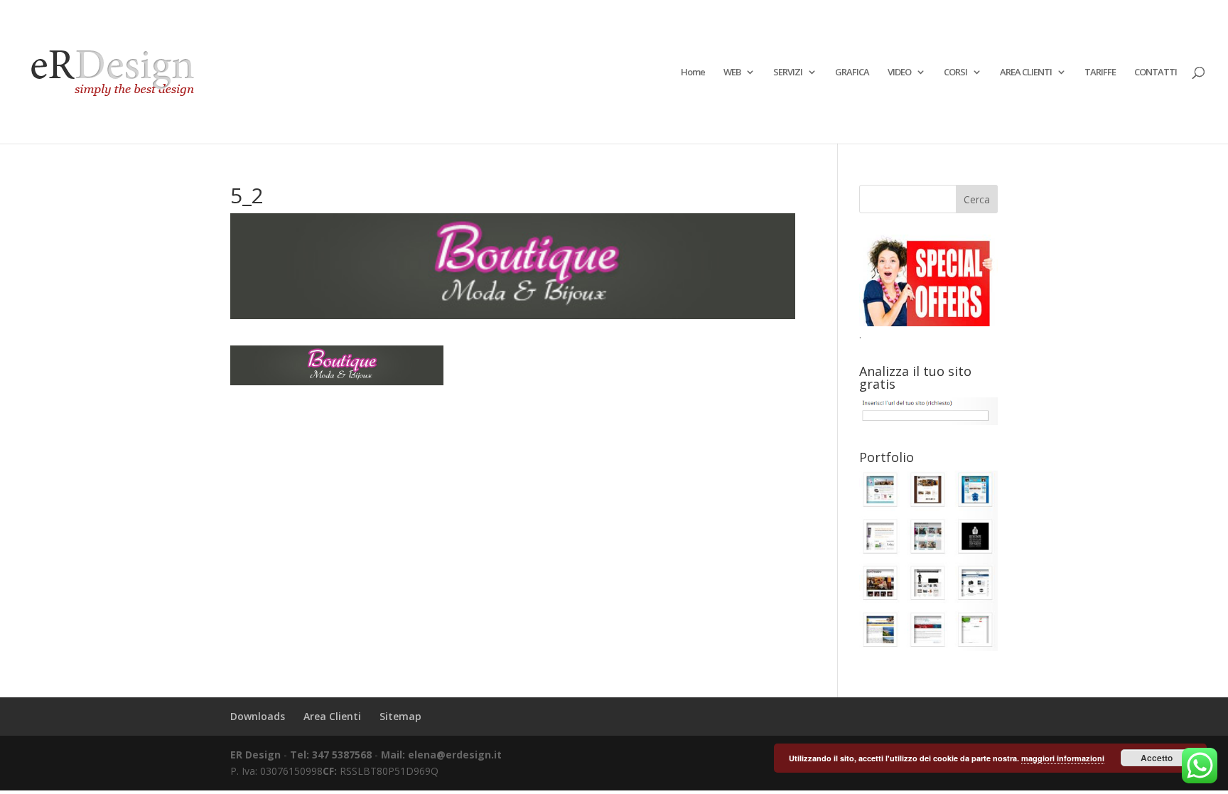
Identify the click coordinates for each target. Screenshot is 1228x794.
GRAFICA (852, 72)
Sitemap (400, 716)
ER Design (255, 754)
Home (693, 72)
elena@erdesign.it (455, 754)
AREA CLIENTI (1026, 72)
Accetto (1157, 757)
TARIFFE (1100, 72)
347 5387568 (343, 754)
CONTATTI (1155, 72)
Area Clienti (332, 716)
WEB (731, 72)
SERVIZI (787, 72)
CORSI (955, 72)
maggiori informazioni (1062, 758)
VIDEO (899, 72)
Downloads (257, 716)
